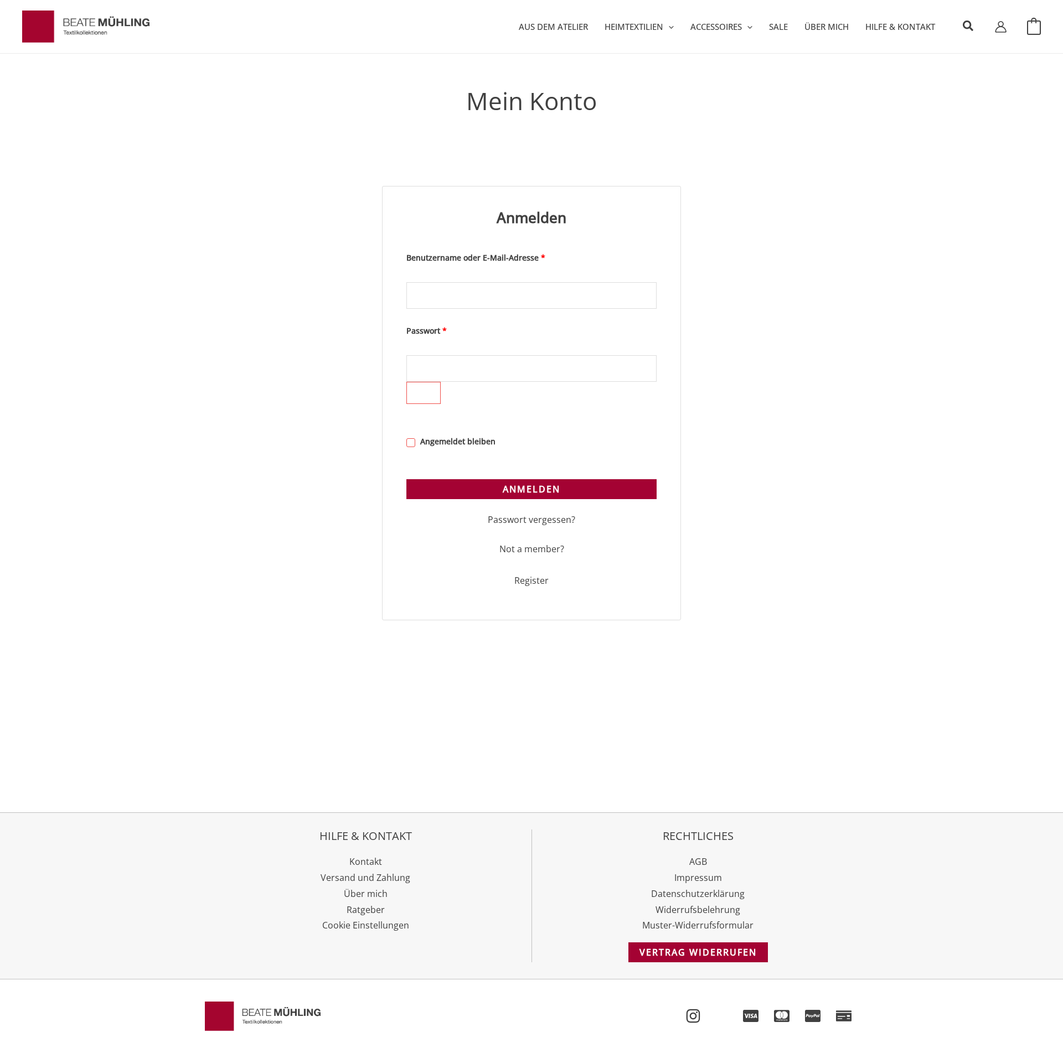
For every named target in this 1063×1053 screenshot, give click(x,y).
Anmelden (531, 489)
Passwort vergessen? (531, 519)
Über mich (366, 894)
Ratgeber (366, 910)
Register (531, 580)
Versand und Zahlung (365, 878)
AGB (698, 861)
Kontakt (365, 861)
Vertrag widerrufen (698, 952)
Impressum (698, 878)
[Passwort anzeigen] (423, 393)
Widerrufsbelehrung (698, 910)
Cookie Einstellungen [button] (365, 925)
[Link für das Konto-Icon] (1000, 26)
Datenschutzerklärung (698, 894)
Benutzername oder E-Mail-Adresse (497, 256)
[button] (668, 26)
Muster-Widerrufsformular (698, 925)
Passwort (448, 329)
